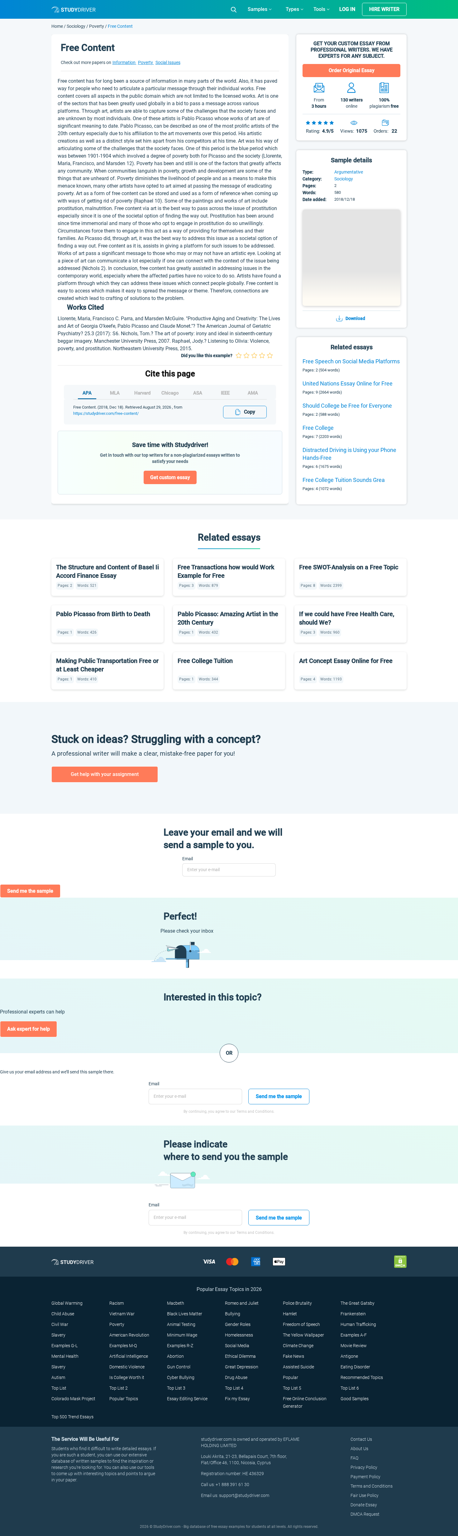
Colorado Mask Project (73, 1398)
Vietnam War (122, 1313)
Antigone (349, 1356)
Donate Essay (364, 1504)
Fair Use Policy (365, 1495)
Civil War (59, 1324)
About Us (359, 1448)
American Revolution (129, 1334)
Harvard (142, 393)
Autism (58, 1377)
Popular (290, 1377)
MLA (115, 393)
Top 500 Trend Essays (72, 1416)
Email (187, 858)
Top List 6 (350, 1388)
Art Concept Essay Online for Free (346, 661)
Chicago (170, 393)
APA (87, 393)
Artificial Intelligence (128, 1356)
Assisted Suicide (298, 1366)
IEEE (225, 393)
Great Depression (241, 1366)
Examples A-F (354, 1334)
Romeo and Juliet (242, 1303)
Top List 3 (176, 1388)
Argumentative (348, 171)
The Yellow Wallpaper (303, 1334)
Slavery (58, 1334)
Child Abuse (62, 1313)
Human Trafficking (358, 1324)
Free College (318, 427)
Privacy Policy (364, 1467)
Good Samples (355, 1398)
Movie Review (354, 1345)
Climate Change (298, 1345)
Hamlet (290, 1313)
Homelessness (239, 1334)
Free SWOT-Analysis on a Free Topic (348, 567)
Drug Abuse (236, 1377)
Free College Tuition (205, 661)
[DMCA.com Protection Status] (400, 1261)
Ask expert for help (28, 1029)
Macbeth (175, 1303)
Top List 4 (234, 1388)
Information (124, 62)
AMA (253, 393)
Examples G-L (64, 1345)
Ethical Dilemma (240, 1356)
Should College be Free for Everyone (347, 405)
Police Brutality (297, 1303)
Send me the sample (30, 891)
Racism (116, 1303)
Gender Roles (237, 1324)
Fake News (293, 1356)
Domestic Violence (127, 1366)
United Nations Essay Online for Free (348, 383)
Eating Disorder (355, 1366)
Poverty (96, 26)
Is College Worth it (126, 1377)
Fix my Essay (237, 1398)
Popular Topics (123, 1398)
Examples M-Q (123, 1345)
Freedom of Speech (301, 1324)
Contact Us (361, 1439)
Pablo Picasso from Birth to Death (103, 614)
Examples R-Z (180, 1345)
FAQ (354, 1457)
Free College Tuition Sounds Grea (344, 480)
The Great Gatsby (358, 1303)
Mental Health (65, 1356)
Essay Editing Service (187, 1398)
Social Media (237, 1345)
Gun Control (178, 1366)
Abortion (175, 1356)
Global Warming (67, 1303)
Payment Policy (365, 1476)
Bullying (232, 1313)
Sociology (76, 26)
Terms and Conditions (372, 1486)
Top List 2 (118, 1388)
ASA (197, 393)
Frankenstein (353, 1313)
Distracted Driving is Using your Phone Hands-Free (349, 454)
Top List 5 (292, 1388)
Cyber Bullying (180, 1377)
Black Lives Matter (184, 1313)
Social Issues (167, 62)
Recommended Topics (362, 1377)
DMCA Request (365, 1514)
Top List (58, 1388)
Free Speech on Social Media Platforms (351, 361)
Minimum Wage (182, 1334)
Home (57, 26)
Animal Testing (181, 1324)
